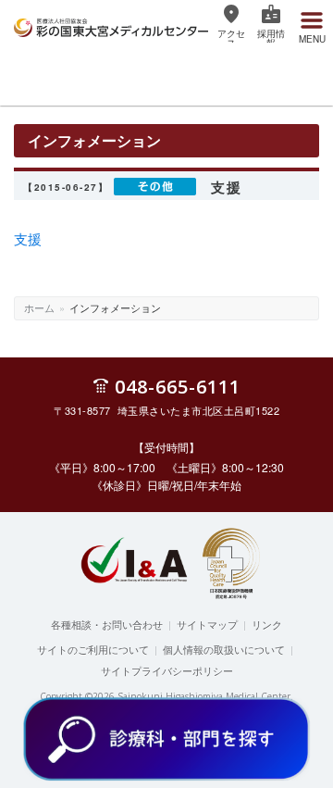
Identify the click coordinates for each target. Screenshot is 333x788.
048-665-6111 (177, 385)
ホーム (39, 307)
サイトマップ (207, 624)
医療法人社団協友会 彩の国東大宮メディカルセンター (111, 25)
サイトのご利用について (93, 649)
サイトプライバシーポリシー (167, 670)
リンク (267, 624)
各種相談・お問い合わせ (107, 624)
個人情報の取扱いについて (224, 649)
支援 (28, 238)
